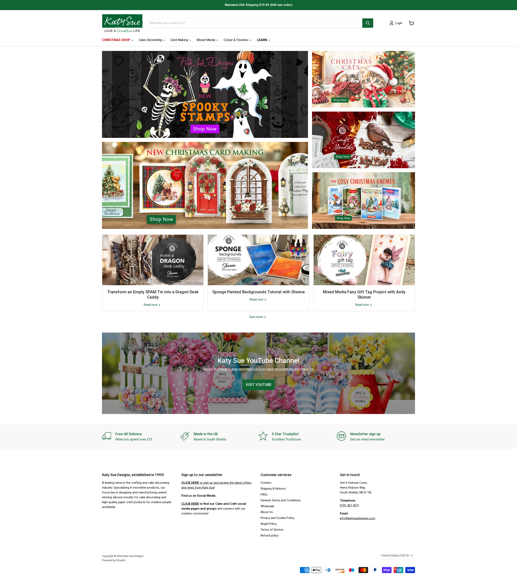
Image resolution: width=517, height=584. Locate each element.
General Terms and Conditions (281, 500)
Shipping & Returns (273, 488)
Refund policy (269, 535)
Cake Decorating (151, 40)
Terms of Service (272, 529)
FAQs (264, 494)
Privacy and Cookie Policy (277, 518)
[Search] (367, 23)
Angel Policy (269, 524)
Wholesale (267, 506)
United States (395, 555)
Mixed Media (206, 40)
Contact (266, 483)
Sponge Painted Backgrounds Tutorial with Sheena (258, 291)
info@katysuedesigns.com (357, 518)
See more (256, 317)
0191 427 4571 (349, 505)
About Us (267, 512)
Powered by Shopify (113, 560)
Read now (151, 305)
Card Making (179, 40)
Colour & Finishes (236, 40)
